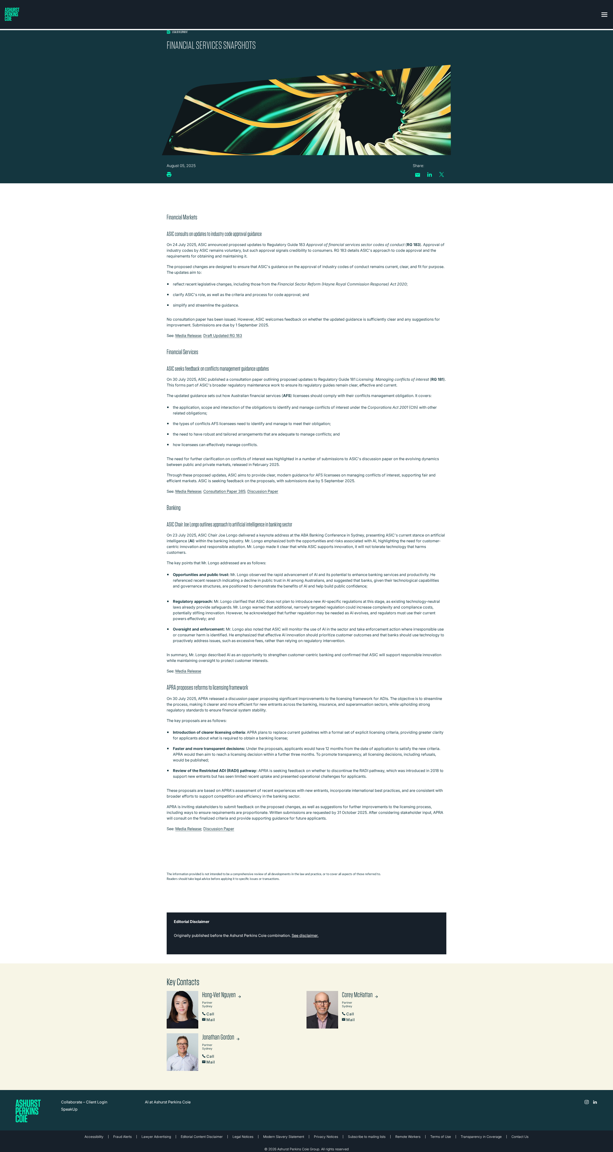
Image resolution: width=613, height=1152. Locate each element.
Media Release (188, 335)
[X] (441, 174)
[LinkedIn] (429, 174)
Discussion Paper (262, 491)
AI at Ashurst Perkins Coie (168, 1102)
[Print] (169, 174)
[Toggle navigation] (604, 13)
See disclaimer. (305, 935)
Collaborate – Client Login (84, 1102)
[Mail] (417, 175)
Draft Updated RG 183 (222, 335)
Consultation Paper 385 (224, 491)
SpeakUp (69, 1109)
